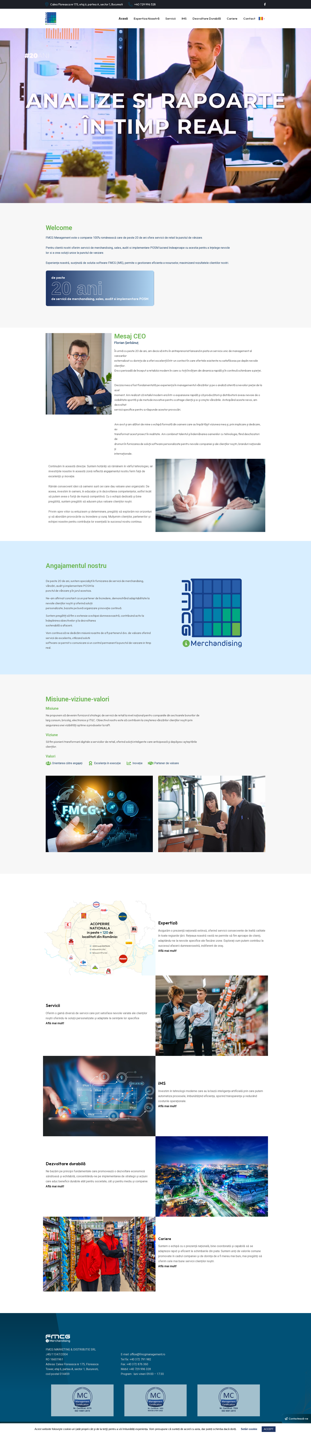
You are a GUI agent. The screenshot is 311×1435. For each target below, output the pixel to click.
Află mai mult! (167, 950)
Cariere (232, 18)
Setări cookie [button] (249, 1429)
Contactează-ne (298, 1418)
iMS (184, 18)
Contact (249, 18)
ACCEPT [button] (268, 1429)
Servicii (170, 18)
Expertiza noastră (146, 18)
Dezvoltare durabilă (207, 18)
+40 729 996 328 (145, 4)
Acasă (123, 18)
